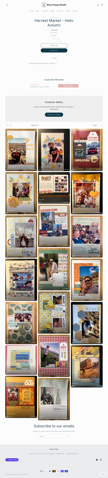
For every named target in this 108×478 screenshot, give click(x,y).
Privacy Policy (50, 453)
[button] (7, 5)
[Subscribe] (68, 436)
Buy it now (54, 50)
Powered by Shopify (22, 474)
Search (31, 453)
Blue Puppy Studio (13, 474)
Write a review (68, 86)
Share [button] (55, 58)
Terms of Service (40, 453)
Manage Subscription (72, 453)
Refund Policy (60, 453)
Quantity (54, 35)
